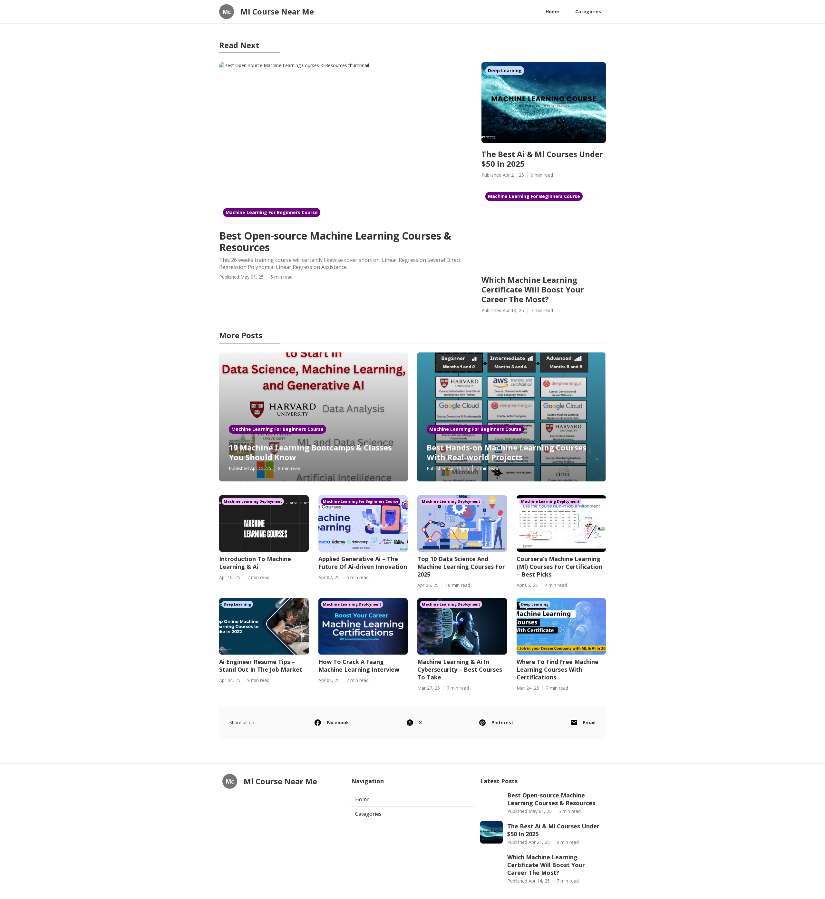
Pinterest (502, 722)
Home (552, 11)
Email (589, 722)
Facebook (338, 722)
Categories (588, 11)
